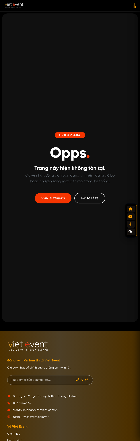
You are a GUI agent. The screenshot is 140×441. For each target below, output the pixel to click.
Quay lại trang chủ (53, 198)
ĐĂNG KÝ (81, 380)
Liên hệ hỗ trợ (89, 198)
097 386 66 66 (22, 403)
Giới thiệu (13, 433)
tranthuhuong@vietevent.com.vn (35, 410)
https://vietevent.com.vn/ (31, 417)
